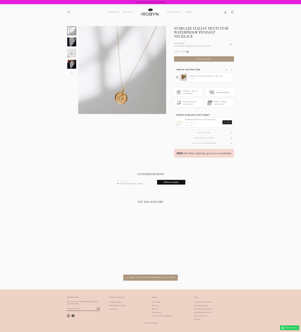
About (189, 12)
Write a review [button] (171, 182)
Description (204, 132)
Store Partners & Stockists (162, 316)
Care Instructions (204, 138)
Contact (197, 319)
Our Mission (156, 302)
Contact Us (113, 309)
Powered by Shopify (150, 323)
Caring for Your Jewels (203, 302)
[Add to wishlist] (204, 44)
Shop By (113, 12)
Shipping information (204, 143)
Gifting (127, 12)
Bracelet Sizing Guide (202, 312)
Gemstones (173, 12)
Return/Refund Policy (118, 305)
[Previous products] (226, 69)
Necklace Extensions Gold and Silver (200, 119)
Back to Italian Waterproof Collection (152, 277)
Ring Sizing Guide (201, 305)
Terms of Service (200, 316)
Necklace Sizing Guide (203, 309)
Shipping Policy (115, 302)
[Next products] (231, 69)
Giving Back (156, 312)
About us (155, 305)
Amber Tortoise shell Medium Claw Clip (205, 76)
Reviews (155, 309)
